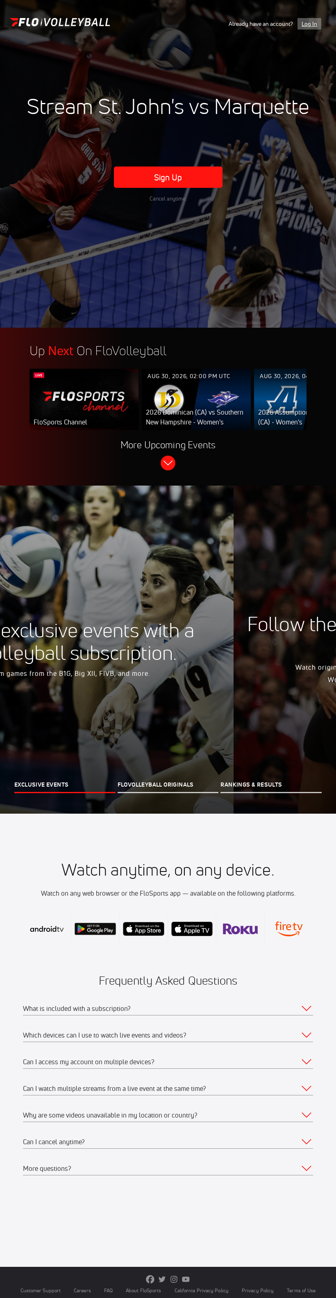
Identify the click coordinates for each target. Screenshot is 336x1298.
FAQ (108, 1290)
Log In (309, 23)
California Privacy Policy (202, 1290)
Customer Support (40, 1290)
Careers (82, 1290)
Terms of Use (301, 1290)
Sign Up (168, 177)
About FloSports (143, 1290)
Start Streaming (84, 407)
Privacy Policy (258, 1290)
